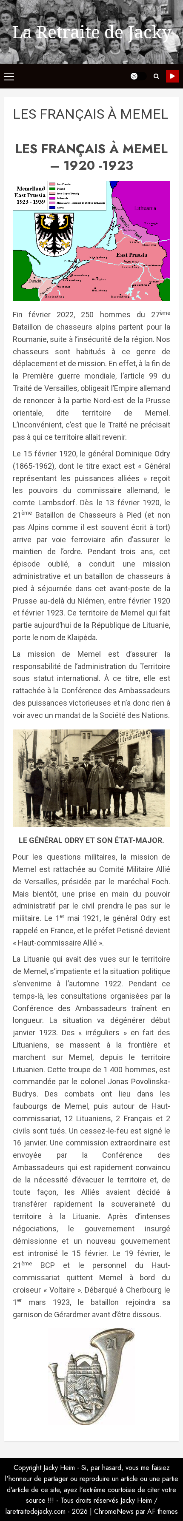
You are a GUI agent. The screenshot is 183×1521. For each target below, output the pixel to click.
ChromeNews (114, 1511)
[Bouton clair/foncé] (138, 76)
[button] (9, 76)
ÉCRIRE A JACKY (172, 76)
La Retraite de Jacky (92, 31)
